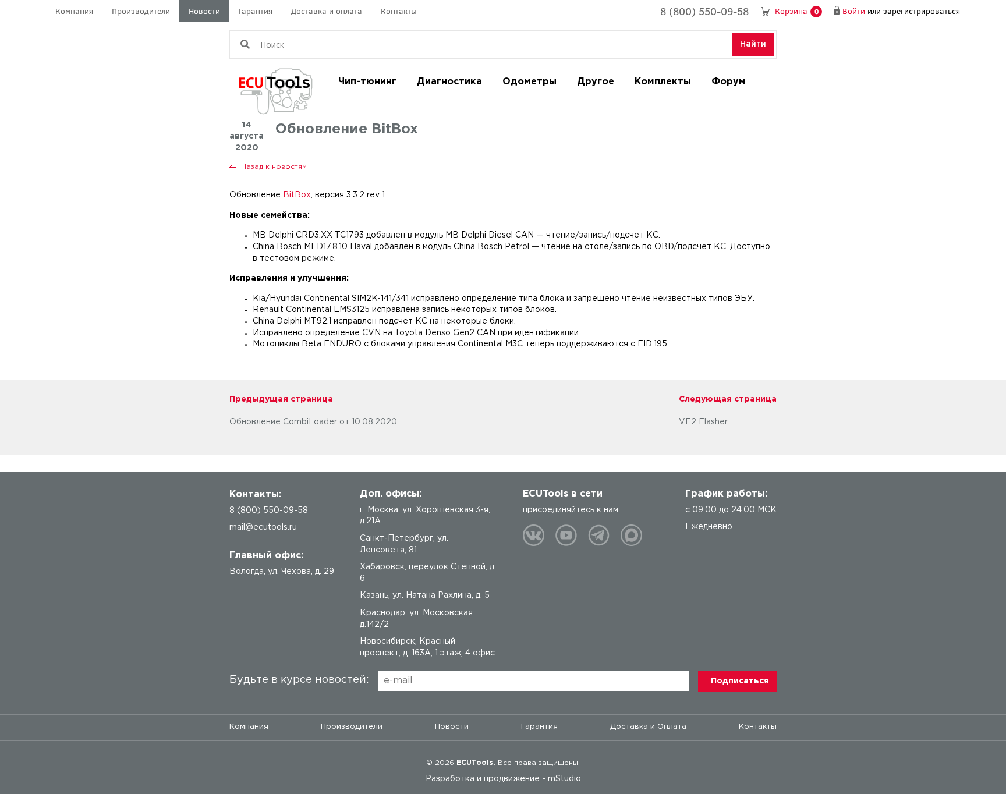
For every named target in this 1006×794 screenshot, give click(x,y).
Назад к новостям (274, 167)
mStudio (564, 778)
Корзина (797, 10)
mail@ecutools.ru (263, 527)
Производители (141, 10)
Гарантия (255, 10)
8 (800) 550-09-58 (704, 11)
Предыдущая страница (281, 399)
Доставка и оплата (326, 10)
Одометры (529, 81)
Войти (853, 10)
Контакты (399, 10)
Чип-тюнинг (367, 81)
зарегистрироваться (921, 10)
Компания (74, 10)
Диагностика (449, 81)
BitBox (297, 195)
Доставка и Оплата (648, 727)
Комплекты (663, 81)
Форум (728, 81)
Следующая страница (728, 399)
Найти (753, 44)
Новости (204, 10)
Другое (595, 81)
